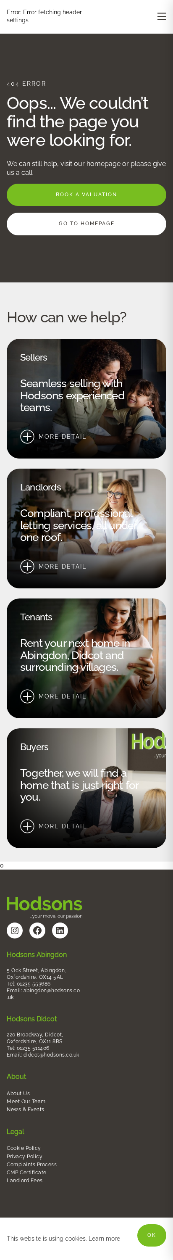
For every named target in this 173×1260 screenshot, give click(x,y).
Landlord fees (25, 1181)
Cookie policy (24, 1148)
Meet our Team (26, 1101)
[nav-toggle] (161, 16)
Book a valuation (86, 195)
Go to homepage (87, 224)
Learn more (104, 1238)
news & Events (26, 1109)
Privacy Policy (25, 1157)
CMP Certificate (27, 1173)
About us (19, 1094)
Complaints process (32, 1165)
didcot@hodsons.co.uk (51, 1055)
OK (151, 1235)
